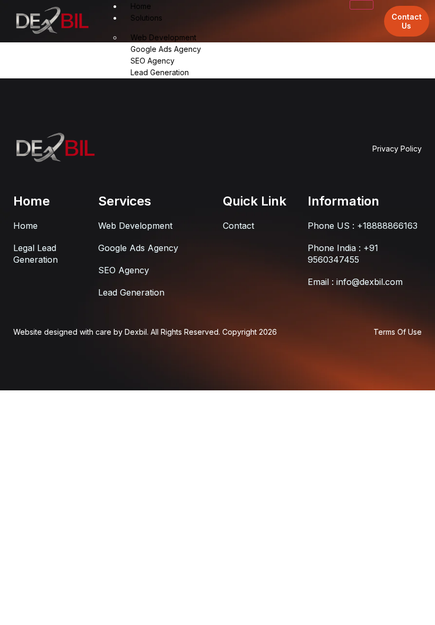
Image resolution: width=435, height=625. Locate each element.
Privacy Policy (397, 148)
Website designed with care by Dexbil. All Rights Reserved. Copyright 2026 (145, 331)
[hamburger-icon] (361, 5)
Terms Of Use (397, 331)
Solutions (146, 17)
